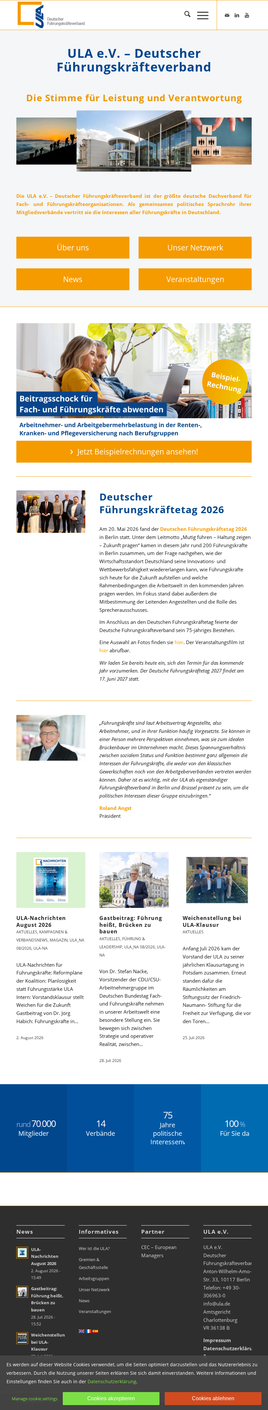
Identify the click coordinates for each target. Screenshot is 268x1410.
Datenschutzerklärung (112, 1381)
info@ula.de (216, 1303)
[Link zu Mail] (227, 15)
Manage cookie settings (35, 1399)
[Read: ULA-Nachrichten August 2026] (22, 1253)
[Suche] (184, 15)
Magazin (59, 940)
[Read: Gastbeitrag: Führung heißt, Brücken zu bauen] (22, 1292)
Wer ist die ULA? (94, 1248)
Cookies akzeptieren (111, 1398)
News (84, 1301)
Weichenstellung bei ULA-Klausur (212, 921)
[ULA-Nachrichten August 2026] (50, 880)
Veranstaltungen (95, 1311)
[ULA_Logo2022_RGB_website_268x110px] (52, 15)
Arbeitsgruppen (94, 1278)
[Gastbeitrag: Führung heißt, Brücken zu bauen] (133, 880)
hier (179, 642)
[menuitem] (184, 15)
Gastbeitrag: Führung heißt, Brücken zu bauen (130, 924)
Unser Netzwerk (94, 1289)
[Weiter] (237, 141)
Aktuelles (109, 939)
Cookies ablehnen (213, 1398)
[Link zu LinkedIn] (237, 15)
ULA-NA (40, 948)
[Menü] (200, 15)
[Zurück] (31, 141)
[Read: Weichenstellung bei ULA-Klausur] (22, 1338)
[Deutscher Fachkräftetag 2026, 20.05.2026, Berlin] (50, 511)
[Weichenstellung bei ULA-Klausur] (217, 880)
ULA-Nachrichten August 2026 (41, 921)
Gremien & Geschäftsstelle (93, 1264)
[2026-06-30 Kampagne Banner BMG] (134, 382)
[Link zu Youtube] (247, 15)
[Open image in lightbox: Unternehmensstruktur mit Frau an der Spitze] (246, 157)
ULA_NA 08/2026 (139, 947)
